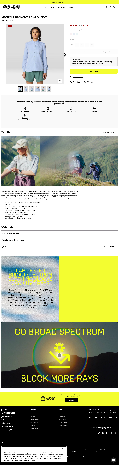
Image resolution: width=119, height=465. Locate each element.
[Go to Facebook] (111, 434)
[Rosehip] (71, 34)
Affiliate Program (35, 422)
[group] (71, 395)
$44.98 (74, 25)
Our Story (33, 413)
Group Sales (63, 422)
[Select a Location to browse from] (2, 443)
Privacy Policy (92, 422)
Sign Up (71, 400)
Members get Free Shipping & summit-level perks (71, 395)
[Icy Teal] (77, 34)
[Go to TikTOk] (99, 434)
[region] (34, 454)
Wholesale (33, 425)
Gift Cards (62, 416)
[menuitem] (46, 7)
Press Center (34, 428)
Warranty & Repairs (7, 426)
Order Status (5, 423)
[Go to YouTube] (115, 434)
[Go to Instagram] (107, 434)
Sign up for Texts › (101, 428)
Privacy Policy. (30, 460)
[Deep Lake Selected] (74, 34)
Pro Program (63, 425)
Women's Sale (18, 13)
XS (72, 44)
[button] (65, 55)
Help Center (8, 416)
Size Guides (76, 59)
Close (63, 448)
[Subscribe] (116, 417)
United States (8, 443)
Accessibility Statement (9, 430)
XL (92, 44)
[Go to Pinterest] (103, 434)
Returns (4, 420)
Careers (32, 416)
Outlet (9, 13)
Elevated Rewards (35, 419)
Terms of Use (109, 421)
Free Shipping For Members (83, 82)
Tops (27, 13)
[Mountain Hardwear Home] (11, 7)
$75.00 (80, 26)
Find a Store (63, 413)
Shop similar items (108, 52)
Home (3, 13)
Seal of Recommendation (25, 119)
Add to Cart (94, 71)
